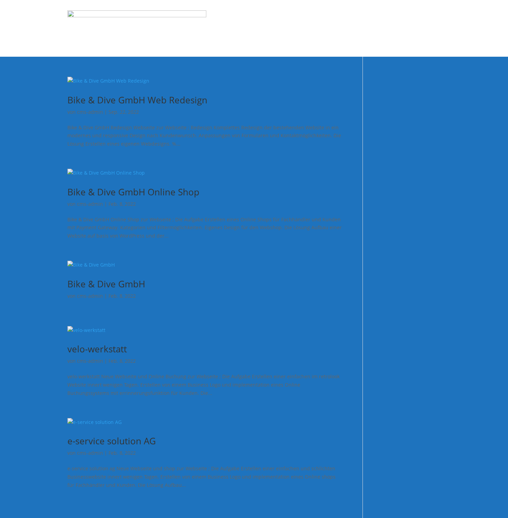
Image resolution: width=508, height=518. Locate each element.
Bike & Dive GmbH (106, 284)
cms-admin (90, 112)
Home (251, 28)
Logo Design (323, 28)
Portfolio (359, 28)
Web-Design (283, 28)
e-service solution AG (111, 441)
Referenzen (394, 28)
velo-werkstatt (97, 349)
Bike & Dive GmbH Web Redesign (137, 100)
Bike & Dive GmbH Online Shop (133, 192)
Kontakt (429, 28)
